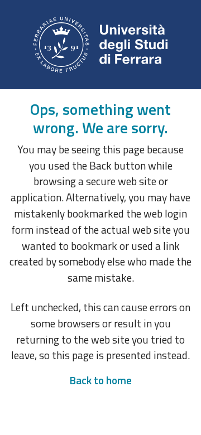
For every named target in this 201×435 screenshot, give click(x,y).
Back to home (100, 380)
